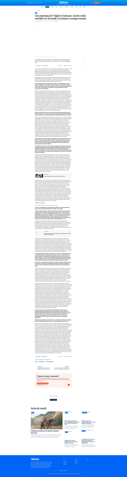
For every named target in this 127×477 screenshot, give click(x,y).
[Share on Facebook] (64, 65)
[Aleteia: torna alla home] (63, 2)
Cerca (41, 2)
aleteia (33, 412)
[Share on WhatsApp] (71, 65)
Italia (80, 6)
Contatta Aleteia (73, 473)
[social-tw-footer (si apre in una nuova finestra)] (64, 470)
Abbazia (84, 6)
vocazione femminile (49, 361)
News (57, 6)
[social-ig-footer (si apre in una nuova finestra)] (66, 470)
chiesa (36, 361)
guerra (66, 412)
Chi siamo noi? (55, 473)
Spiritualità (66, 6)
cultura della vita (42, 361)
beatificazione (84, 412)
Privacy (78, 473)
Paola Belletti (46, 21)
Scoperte (71, 6)
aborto (66, 432)
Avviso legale (60, 473)
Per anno (87, 460)
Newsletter (76, 460)
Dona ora (96, 2)
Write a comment (53, 399)
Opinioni (52, 6)
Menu (42, 6)
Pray (46, 6)
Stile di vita (61, 6)
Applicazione (77, 461)
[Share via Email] (69, 65)
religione (39, 10)
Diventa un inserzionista (66, 473)
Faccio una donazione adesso (42, 383)
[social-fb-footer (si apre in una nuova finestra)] (62, 470)
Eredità (76, 6)
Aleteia (50, 21)
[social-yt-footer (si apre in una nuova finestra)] (60, 470)
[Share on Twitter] (67, 65)
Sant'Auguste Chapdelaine (67, 4)
